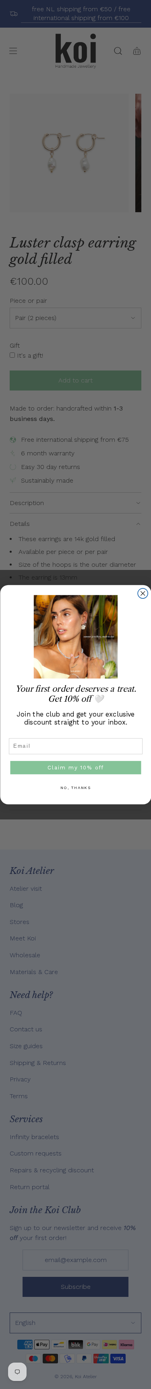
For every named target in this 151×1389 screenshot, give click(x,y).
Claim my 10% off (76, 767)
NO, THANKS (75, 787)
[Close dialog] (143, 593)
